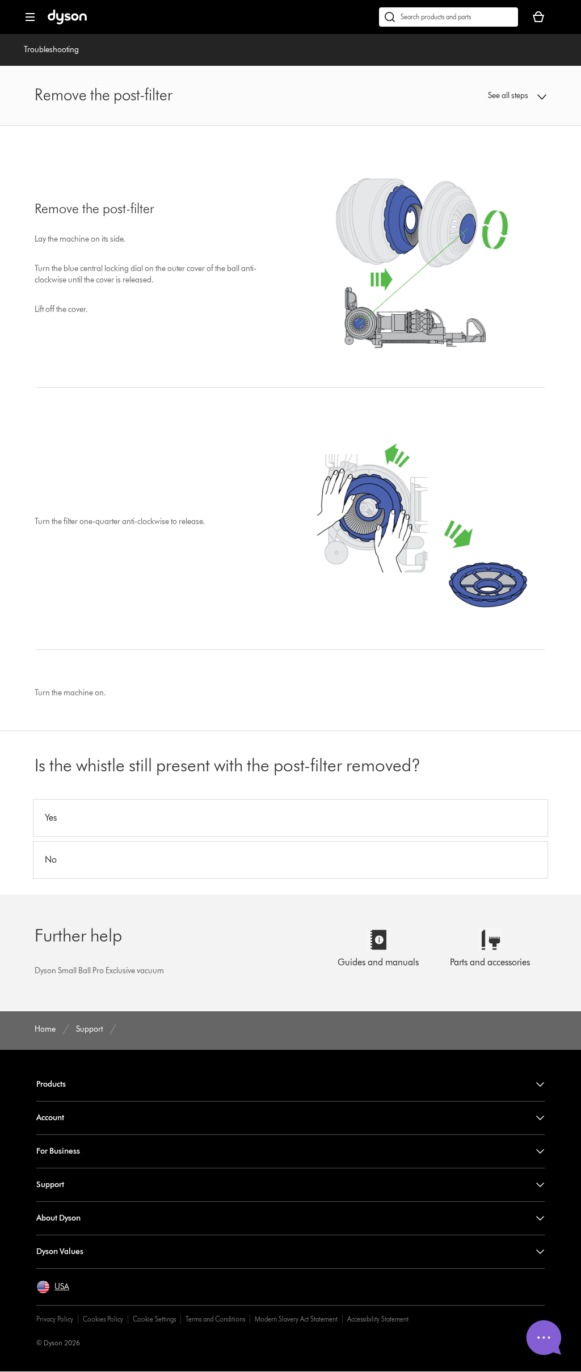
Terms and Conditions (215, 1319)
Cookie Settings (154, 1319)
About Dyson (58, 1218)
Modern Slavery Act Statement (296, 1319)
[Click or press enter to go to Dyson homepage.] (67, 22)
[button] (500, 96)
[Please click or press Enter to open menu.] (30, 17)
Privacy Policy (54, 1319)
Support (50, 1184)
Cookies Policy (103, 1319)
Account (50, 1117)
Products (51, 1084)
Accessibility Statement (378, 1319)
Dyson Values (59, 1251)
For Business (58, 1151)
